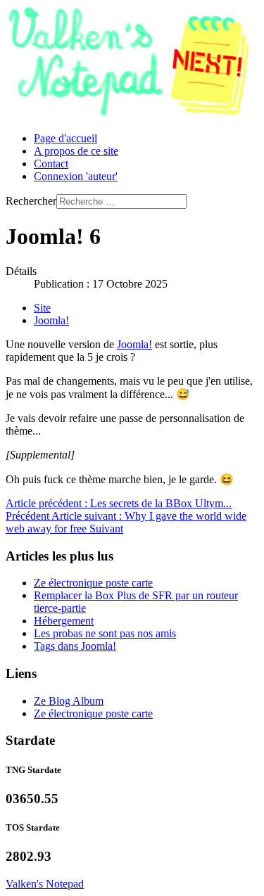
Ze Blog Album (68, 701)
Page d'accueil (65, 138)
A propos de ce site (76, 151)
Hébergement (64, 621)
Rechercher (31, 201)
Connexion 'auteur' (76, 176)
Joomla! (51, 320)
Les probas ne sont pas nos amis (105, 633)
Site (42, 308)
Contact (51, 163)
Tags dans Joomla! (75, 646)
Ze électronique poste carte (93, 583)
